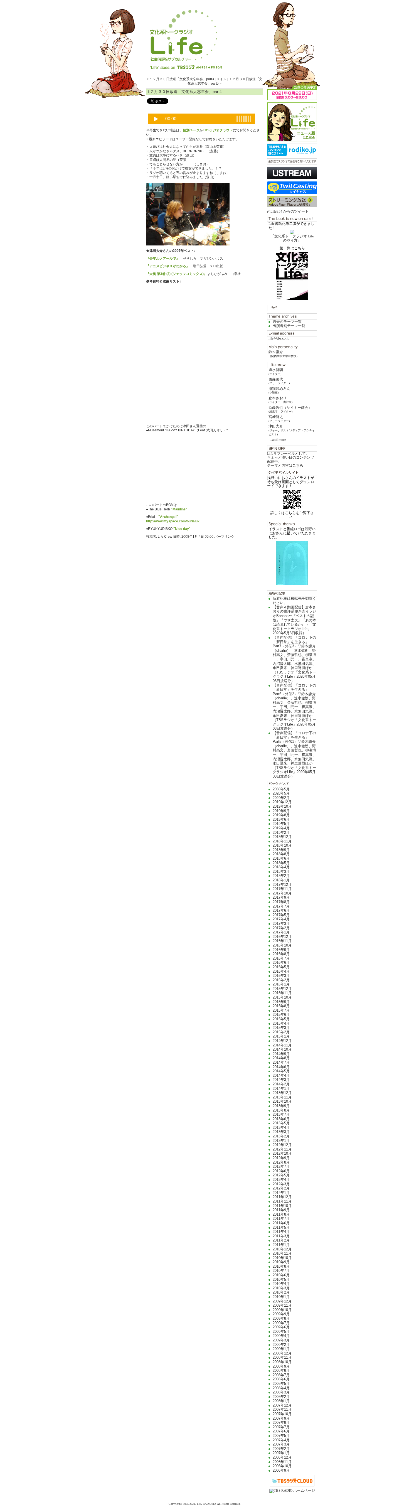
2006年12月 (282, 1457)
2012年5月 (281, 1175)
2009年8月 (281, 1318)
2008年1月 (281, 1401)
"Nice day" (182, 529)
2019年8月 (281, 815)
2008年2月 (281, 1397)
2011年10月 (282, 1206)
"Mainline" (179, 509)
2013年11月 (282, 1097)
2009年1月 (281, 1349)
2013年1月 (281, 1141)
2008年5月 (281, 1383)
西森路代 (279, 381)
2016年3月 (281, 975)
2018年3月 (281, 871)
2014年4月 (281, 1075)
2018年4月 (281, 867)
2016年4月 (281, 971)
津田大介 (291, 430)
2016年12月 (282, 937)
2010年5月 (281, 1279)
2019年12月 (282, 802)
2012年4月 (281, 1179)
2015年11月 (282, 993)
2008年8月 (281, 1370)
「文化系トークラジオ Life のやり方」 (292, 238)
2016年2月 (281, 980)
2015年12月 (282, 989)
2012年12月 (282, 1145)
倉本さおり (280, 400)
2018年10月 (282, 845)
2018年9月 (281, 850)
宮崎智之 (279, 418)
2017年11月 (282, 889)
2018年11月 (282, 841)
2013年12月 (282, 1093)
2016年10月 (282, 945)
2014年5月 (281, 1071)
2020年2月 (281, 798)
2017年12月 (282, 884)
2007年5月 (281, 1436)
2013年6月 (281, 1119)
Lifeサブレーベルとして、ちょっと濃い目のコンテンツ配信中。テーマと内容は (290, 459)
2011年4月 (281, 1232)
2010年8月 (281, 1266)
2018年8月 (281, 854)
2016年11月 (282, 941)
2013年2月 (281, 1136)
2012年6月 (281, 1171)
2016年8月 (281, 954)
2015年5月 (281, 1019)
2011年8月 (281, 1214)
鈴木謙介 (283, 353)
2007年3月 (281, 1444)
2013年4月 (281, 1127)
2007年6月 (281, 1431)
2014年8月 (281, 1058)
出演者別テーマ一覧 (289, 326)
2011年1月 (281, 1245)
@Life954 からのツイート (288, 211)
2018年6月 (281, 858)
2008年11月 (282, 1357)
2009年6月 (281, 1327)
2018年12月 (282, 837)
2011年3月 (281, 1236)
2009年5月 (281, 1331)
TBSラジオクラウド (218, 130)
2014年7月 (281, 1062)
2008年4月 (281, 1388)
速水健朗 (275, 371)
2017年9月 (281, 897)
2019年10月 (282, 806)
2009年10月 (282, 1310)
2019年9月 (281, 811)
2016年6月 (281, 962)
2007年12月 (282, 1405)
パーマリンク (224, 537)
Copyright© (176, 1503)
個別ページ (191, 130)
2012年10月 (282, 1153)
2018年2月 (281, 876)
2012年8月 (281, 1162)
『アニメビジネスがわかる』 (167, 266)
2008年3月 (281, 1392)
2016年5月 (281, 967)
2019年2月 (281, 832)
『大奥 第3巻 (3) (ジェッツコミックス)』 (176, 274)
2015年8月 (281, 1006)
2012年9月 (281, 1158)
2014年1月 (281, 1088)
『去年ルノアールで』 (162, 258)
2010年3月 (281, 1288)
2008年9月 (281, 1366)
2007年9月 (281, 1418)
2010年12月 (282, 1249)
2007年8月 (281, 1422)
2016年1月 (281, 984)
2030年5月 (281, 789)
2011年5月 (281, 1227)
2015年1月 (281, 1036)
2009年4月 (281, 1336)
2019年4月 (281, 828)
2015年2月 (281, 1032)
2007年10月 (282, 1414)
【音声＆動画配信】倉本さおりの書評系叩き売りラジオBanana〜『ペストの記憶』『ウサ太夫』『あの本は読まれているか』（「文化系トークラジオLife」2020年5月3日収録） (294, 620)
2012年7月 (281, 1166)
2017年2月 (281, 928)
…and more (277, 439)
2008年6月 (281, 1379)
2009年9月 (281, 1314)
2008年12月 (282, 1353)
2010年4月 (281, 1284)
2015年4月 (281, 1023)
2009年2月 (281, 1345)
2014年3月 (281, 1080)
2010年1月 (281, 1297)
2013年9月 (281, 1106)
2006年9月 (281, 1470)
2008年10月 (282, 1362)
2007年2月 (281, 1449)
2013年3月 (281, 1132)
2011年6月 (281, 1223)
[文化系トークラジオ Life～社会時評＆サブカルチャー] (204, 35)
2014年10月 (282, 1049)
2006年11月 (282, 1462)
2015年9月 (281, 1002)
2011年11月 (282, 1201)
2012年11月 (282, 1149)
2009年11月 (282, 1305)
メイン (221, 79)
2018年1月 (281, 880)
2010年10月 (282, 1258)
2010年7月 (281, 1270)
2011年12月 (282, 1197)
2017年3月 (281, 923)
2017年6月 (281, 910)
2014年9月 (281, 1054)
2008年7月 (281, 1375)
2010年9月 (281, 1262)
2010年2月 (281, 1292)
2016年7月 (281, 958)
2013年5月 (281, 1123)
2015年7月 (281, 1010)
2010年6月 (281, 1275)
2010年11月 (282, 1253)
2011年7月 (281, 1218)
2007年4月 (281, 1440)
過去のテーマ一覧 (287, 321)
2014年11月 (282, 1045)
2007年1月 (281, 1453)
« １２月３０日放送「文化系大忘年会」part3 (180, 79)
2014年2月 (281, 1084)
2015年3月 (281, 1028)
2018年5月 (281, 863)
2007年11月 (282, 1409)
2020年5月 (281, 793)
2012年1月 (281, 1193)
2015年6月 (281, 1014)
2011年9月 (281, 1210)
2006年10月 (282, 1466)
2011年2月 (281, 1240)
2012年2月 (281, 1188)
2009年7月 (281, 1323)
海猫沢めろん (279, 390)
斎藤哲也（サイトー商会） (290, 409)
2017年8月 (281, 902)
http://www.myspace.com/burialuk (172, 521)
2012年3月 (281, 1184)
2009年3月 (281, 1340)
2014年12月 (282, 1041)
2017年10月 (282, 893)
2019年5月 (281, 824)
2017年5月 (281, 915)
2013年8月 (281, 1110)
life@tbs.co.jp (279, 338)
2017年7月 (281, 906)
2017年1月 (281, 932)
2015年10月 (282, 997)
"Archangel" (168, 517)
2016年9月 (281, 950)
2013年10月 (282, 1101)
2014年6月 (281, 1067)
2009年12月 (282, 1301)
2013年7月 (281, 1114)
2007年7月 (281, 1427)
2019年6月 (281, 819)
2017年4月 (281, 919)
